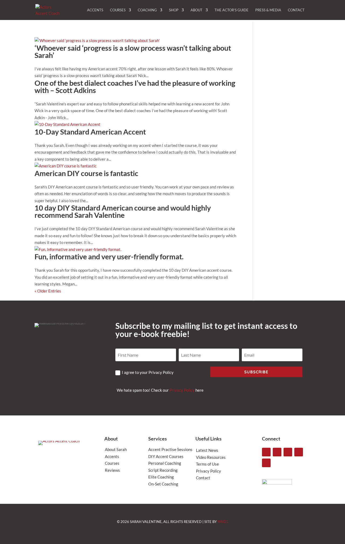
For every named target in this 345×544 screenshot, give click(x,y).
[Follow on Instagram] (266, 452)
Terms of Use (207, 464)
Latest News (207, 450)
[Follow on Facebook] (298, 452)
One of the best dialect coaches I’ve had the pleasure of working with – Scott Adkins (134, 86)
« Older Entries (47, 290)
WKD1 (223, 521)
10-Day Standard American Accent (90, 131)
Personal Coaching (164, 463)
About (196, 10)
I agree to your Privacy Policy (148, 372)
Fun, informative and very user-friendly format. (109, 256)
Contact (296, 10)
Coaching (147, 10)
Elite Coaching (161, 476)
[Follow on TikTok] (277, 452)
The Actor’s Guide (232, 10)
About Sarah (116, 449)
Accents (95, 10)
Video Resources (211, 457)
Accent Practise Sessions (170, 449)
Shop (173, 10)
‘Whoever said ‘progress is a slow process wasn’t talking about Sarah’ (132, 51)
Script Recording (163, 470)
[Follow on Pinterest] (266, 463)
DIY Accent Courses (166, 456)
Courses (118, 10)
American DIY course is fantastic (86, 173)
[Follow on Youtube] (288, 452)
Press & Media (268, 10)
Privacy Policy (182, 390)
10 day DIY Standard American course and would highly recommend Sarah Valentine (122, 211)
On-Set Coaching (163, 483)
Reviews (112, 470)
